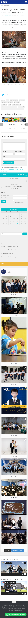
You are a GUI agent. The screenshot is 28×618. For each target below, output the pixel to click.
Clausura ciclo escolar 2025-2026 (10, 246)
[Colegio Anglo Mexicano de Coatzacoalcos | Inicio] (6, 2)
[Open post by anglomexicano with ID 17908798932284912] (14, 425)
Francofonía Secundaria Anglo (9, 250)
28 (17, 223)
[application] (14, 568)
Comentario (5, 141)
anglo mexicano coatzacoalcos (7, 102)
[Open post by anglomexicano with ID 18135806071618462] (14, 487)
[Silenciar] (22, 574)
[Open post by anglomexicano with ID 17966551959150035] (14, 284)
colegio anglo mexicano (16, 104)
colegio (9, 104)
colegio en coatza (21, 106)
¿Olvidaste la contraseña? (18, 202)
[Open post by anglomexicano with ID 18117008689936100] (14, 522)
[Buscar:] (11, 234)
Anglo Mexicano (7, 15)
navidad (22, 108)
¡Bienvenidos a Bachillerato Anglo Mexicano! (12, 243)
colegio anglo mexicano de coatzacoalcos (9, 106)
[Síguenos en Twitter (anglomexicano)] (23, 175)
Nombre (5, 151)
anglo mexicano (22, 100)
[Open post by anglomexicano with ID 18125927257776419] (14, 400)
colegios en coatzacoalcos (14, 108)
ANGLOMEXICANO (5, 5)
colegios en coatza (5, 108)
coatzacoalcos (4, 104)
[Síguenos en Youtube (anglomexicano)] (21, 175)
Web (4, 156)
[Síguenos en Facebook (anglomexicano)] (19, 175)
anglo (8, 100)
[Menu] (26, 2)
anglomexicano (17, 102)
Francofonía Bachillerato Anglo (9, 257)
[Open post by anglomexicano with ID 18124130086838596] (14, 374)
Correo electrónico (18, 151)
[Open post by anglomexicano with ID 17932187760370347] (14, 339)
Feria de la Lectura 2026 (7, 253)
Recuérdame (17, 200)
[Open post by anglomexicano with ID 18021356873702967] (14, 446)
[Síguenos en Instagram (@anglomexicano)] (26, 175)
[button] (3, 40)
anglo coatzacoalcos (14, 100)
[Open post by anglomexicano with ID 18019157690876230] (14, 466)
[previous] (1, 124)
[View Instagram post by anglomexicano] (25, 291)
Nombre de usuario (5, 195)
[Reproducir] (3, 574)
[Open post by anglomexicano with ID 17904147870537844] (14, 305)
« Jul (2, 228)
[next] (26, 124)
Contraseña (3, 198)
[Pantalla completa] (25, 574)
